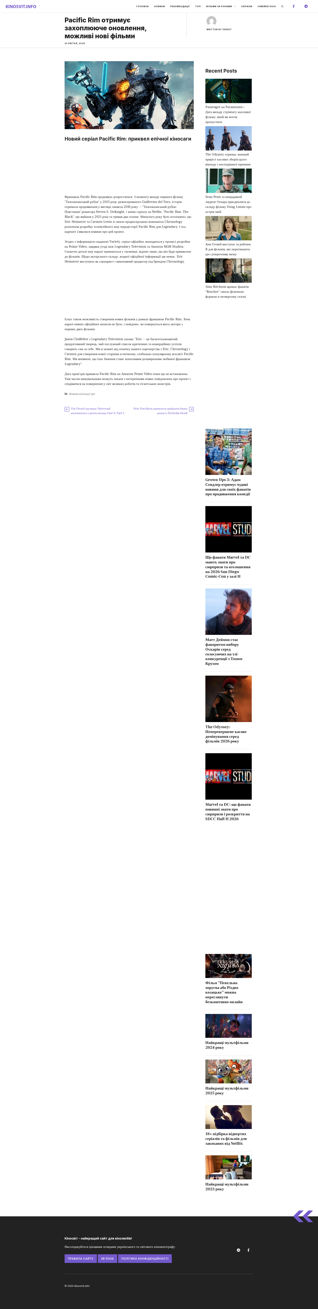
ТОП (198, 6)
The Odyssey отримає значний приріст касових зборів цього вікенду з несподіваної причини (228, 159)
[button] (282, 6)
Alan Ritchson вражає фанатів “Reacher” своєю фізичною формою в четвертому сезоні (227, 292)
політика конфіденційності (144, 1258)
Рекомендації (180, 6)
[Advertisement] (129, 170)
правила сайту (81, 1258)
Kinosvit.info (82, 1286)
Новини (159, 6)
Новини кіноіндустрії (82, 394)
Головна (142, 6)
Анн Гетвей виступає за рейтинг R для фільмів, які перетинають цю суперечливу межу (228, 249)
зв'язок (107, 1258)
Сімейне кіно (267, 6)
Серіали (246, 6)
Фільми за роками (219, 6)
